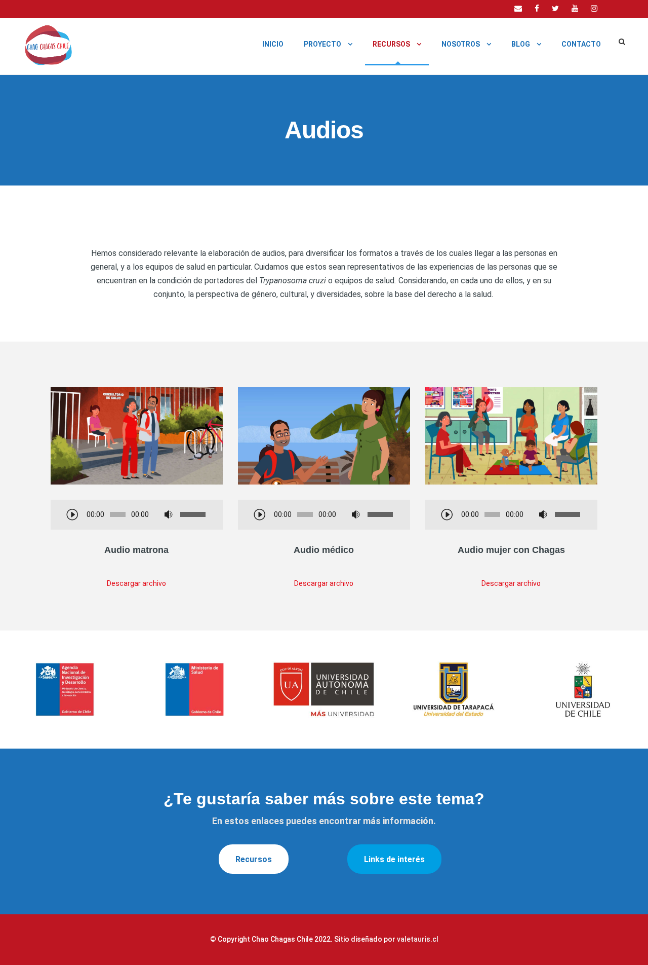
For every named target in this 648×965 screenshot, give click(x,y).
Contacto (581, 44)
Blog (520, 44)
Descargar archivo (136, 583)
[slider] (194, 514)
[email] (518, 8)
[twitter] (555, 8)
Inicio (273, 44)
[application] (136, 515)
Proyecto (322, 44)
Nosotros (460, 44)
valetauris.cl (417, 939)
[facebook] (537, 8)
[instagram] (594, 8)
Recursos (391, 44)
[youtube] (575, 8)
